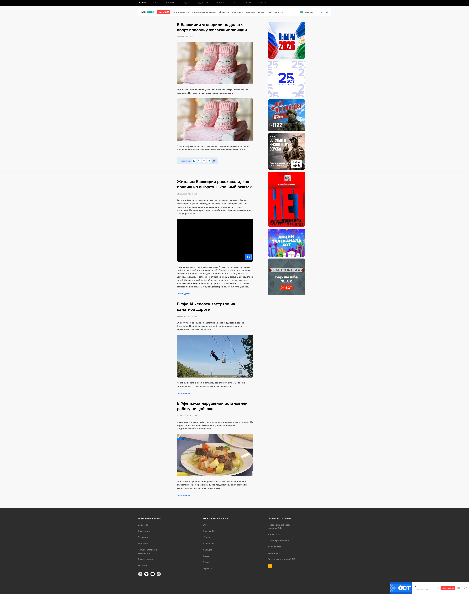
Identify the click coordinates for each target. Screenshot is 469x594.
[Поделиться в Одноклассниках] (204, 161)
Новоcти (142, 3)
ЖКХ (269, 12)
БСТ (155, 3)
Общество (224, 12)
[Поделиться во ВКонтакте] (199, 161)
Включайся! (274, 553)
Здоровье (250, 12)
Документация (145, 559)
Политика (278, 12)
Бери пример (274, 546)
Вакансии (143, 537)
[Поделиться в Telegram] (209, 161)
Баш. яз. (309, 12)
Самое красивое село (279, 540)
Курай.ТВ (262, 3)
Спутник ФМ (169, 3)
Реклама (142, 565)
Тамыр (234, 3)
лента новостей (181, 12)
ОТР (205, 574)
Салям (248, 3)
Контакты (143, 543)
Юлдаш (185, 3)
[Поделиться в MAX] (194, 161)
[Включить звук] (248, 257)
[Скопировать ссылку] (214, 161)
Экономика (237, 12)
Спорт (261, 12)
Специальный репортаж (204, 12)
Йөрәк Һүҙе (274, 534)
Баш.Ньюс (143, 525)
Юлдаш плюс (203, 3)
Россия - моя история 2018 (281, 559)
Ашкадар (220, 3)
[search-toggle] (327, 12)
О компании (144, 531)
